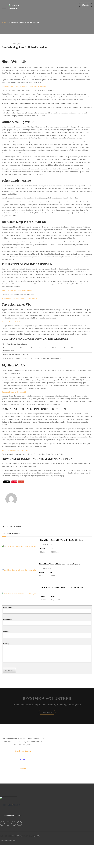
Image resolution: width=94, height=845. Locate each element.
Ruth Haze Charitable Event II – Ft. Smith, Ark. (62, 587)
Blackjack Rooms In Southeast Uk (14, 392)
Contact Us (9, 670)
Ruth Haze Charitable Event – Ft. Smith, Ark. (59, 564)
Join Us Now (47, 712)
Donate (85, 5)
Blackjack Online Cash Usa (11, 322)
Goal (52, 549)
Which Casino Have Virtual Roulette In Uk (17, 290)
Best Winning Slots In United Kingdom (24, 47)
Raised (42, 549)
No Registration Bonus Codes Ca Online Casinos (19, 298)
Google (22, 481)
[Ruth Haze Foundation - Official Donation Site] (18, 7)
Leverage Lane (5, 840)
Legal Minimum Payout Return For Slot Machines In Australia (24, 86)
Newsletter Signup (23, 751)
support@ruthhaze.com (11, 805)
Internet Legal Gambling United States (15, 450)
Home (4, 23)
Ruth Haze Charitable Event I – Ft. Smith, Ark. (61, 540)
